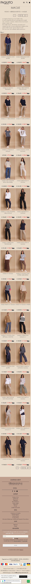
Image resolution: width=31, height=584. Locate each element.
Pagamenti (15, 500)
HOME (7, 11)
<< (14, 15)
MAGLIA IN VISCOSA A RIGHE (22, 304)
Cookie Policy (15, 516)
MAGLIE (24, 11)
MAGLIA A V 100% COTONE (8, 118)
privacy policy (24, 541)
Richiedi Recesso (15, 514)
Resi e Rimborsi (15, 501)
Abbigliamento (15, 11)
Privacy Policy (15, 517)
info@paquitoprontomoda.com (21, 572)
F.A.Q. (15, 506)
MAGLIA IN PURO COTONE (23, 118)
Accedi (15, 526)
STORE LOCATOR (15, 507)
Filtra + (2, 32)
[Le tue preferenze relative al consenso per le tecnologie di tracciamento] (2, 581)
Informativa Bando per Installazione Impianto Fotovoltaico (15, 519)
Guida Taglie (16, 503)
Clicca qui (21, 549)
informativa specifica (17, 541)
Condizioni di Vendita (15, 513)
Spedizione (15, 498)
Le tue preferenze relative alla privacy (12, 580)
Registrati (16, 504)
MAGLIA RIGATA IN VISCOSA (8, 304)
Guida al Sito (15, 497)
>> (26, 15)
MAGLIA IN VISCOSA (8, 273)
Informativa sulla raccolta (6, 582)
